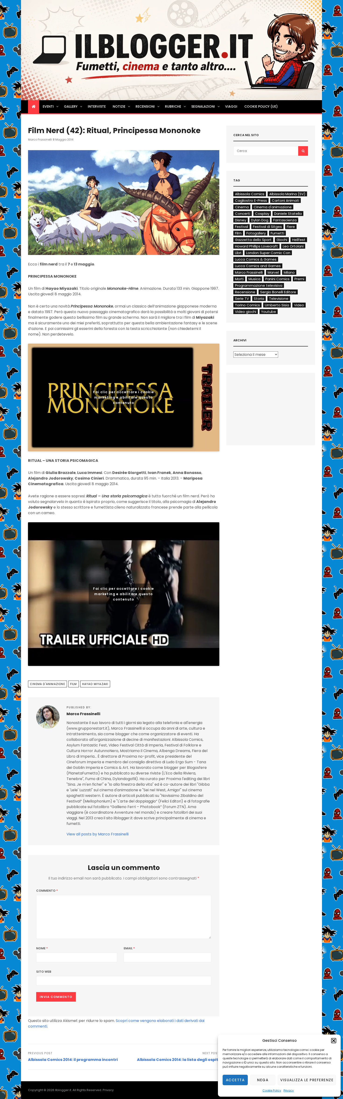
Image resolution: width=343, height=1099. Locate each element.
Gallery (70, 106)
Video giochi (245, 311)
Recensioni (145, 106)
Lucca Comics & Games (255, 259)
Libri (238, 252)
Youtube (268, 311)
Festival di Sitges (267, 226)
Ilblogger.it (63, 1090)
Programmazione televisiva (258, 285)
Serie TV (242, 298)
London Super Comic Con (268, 252)
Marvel (273, 272)
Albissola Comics (249, 193)
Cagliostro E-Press (251, 200)
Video (299, 305)
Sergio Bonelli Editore (278, 292)
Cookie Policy (271, 1090)
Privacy (289, 1090)
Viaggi (231, 106)
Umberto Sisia (277, 305)
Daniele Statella (288, 213)
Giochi (281, 239)
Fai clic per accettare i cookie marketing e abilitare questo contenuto (123, 397)
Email (129, 948)
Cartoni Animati (285, 200)
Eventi (48, 106)
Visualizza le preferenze (306, 1080)
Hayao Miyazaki (95, 684)
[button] (333, 1040)
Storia (259, 298)
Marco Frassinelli (40, 139)
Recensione (245, 292)
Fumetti (277, 233)
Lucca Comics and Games (258, 265)
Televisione (278, 298)
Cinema (242, 207)
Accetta (235, 1080)
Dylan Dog (259, 220)
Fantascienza (285, 220)
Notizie (119, 106)
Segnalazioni (203, 106)
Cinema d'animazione (47, 684)
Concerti (242, 213)
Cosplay (262, 213)
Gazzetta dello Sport (253, 239)
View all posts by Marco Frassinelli (97, 834)
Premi (299, 278)
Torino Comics (247, 305)
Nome (42, 948)
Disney (240, 220)
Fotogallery (256, 233)
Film (73, 684)
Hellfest (298, 239)
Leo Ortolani (293, 246)
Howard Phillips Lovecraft (256, 246)
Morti (239, 278)
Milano (289, 272)
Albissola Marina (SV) (287, 193)
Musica (254, 278)
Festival (241, 226)
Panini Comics (277, 278)
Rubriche (173, 106)
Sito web (43, 971)
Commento (47, 890)
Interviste (97, 106)
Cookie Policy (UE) (261, 106)
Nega (262, 1080)
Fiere (291, 226)
